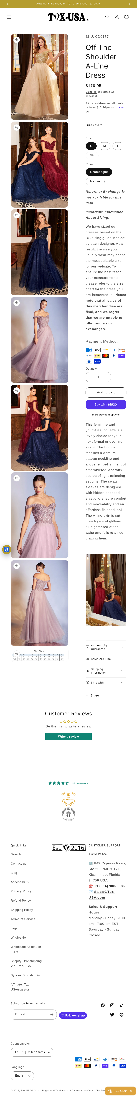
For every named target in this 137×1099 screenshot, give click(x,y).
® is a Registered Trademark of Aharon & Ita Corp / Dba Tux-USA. (73, 1090)
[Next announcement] (129, 4)
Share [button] (95, 695)
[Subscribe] (52, 1014)
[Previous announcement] (7, 4)
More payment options (106, 414)
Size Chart (94, 125)
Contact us (18, 863)
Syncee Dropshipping (26, 975)
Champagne (99, 172)
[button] (9, 17)
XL (94, 156)
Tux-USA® (27, 1090)
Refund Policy (21, 900)
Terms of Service (23, 919)
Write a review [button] (68, 736)
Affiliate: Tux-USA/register (20, 987)
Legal (15, 928)
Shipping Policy (22, 910)
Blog (14, 873)
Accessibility (20, 882)
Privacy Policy (21, 891)
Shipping (91, 91)
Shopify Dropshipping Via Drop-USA (26, 963)
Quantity (91, 368)
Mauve (95, 181)
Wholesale (18, 937)
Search (16, 854)
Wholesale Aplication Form (26, 949)
